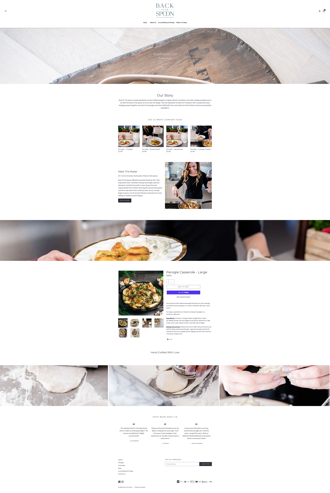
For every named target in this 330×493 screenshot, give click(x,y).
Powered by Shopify (139, 487)
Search (120, 460)
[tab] (162, 81)
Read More (125, 200)
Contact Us (121, 474)
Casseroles (121, 465)
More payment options (183, 297)
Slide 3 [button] (165, 81)
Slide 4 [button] (167, 81)
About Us (153, 22)
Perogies (121, 463)
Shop (145, 22)
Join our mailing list (173, 459)
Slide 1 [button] (162, 81)
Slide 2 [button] (164, 81)
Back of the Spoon (127, 487)
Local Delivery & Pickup (166, 22)
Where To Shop (181, 22)
